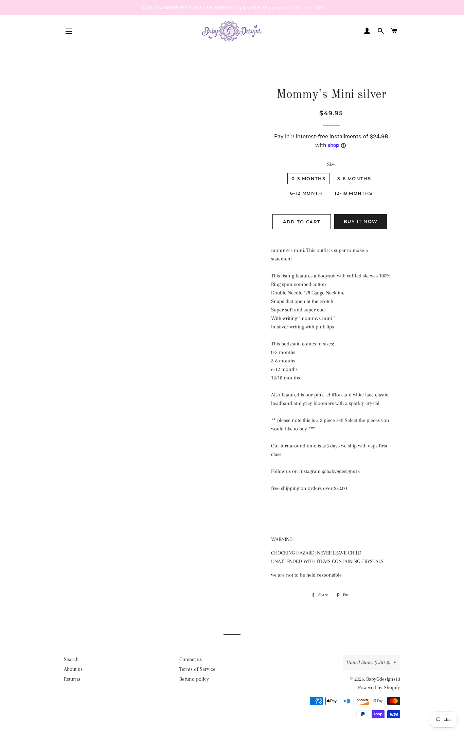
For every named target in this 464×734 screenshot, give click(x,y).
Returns (72, 679)
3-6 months (354, 178)
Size (331, 164)
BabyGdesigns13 (383, 679)
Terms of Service (197, 669)
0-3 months (308, 178)
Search (71, 659)
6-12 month (306, 193)
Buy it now (360, 221)
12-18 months (354, 193)
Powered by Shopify (379, 687)
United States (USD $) (368, 662)
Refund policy (194, 679)
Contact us (190, 659)
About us (73, 669)
